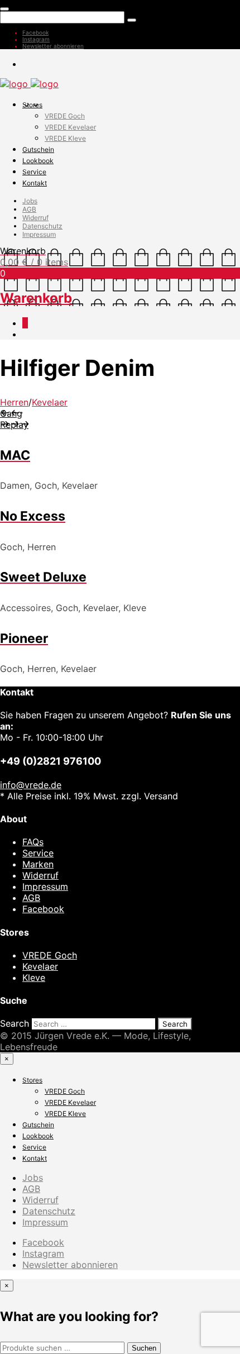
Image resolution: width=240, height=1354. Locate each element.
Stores (32, 105)
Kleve (33, 977)
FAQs (33, 841)
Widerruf (35, 217)
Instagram (36, 39)
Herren (14, 402)
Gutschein (38, 149)
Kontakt (34, 183)
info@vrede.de (30, 784)
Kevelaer (50, 402)
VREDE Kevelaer (70, 127)
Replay (14, 424)
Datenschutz (42, 226)
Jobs (29, 201)
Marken (38, 864)
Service (34, 172)
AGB (29, 209)
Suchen (144, 1348)
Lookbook (38, 160)
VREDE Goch (65, 116)
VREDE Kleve (65, 138)
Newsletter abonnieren (53, 45)
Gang (11, 413)
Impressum (39, 234)
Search (14, 1023)
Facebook (35, 32)
